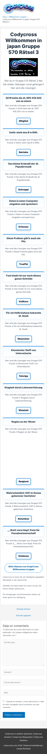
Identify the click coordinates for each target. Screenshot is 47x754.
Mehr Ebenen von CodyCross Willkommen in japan (23, 568)
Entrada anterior (23, 609)
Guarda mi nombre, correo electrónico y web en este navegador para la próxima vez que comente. (23, 704)
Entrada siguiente (23, 615)
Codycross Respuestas (22, 737)
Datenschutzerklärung (33, 745)
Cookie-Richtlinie (23, 749)
